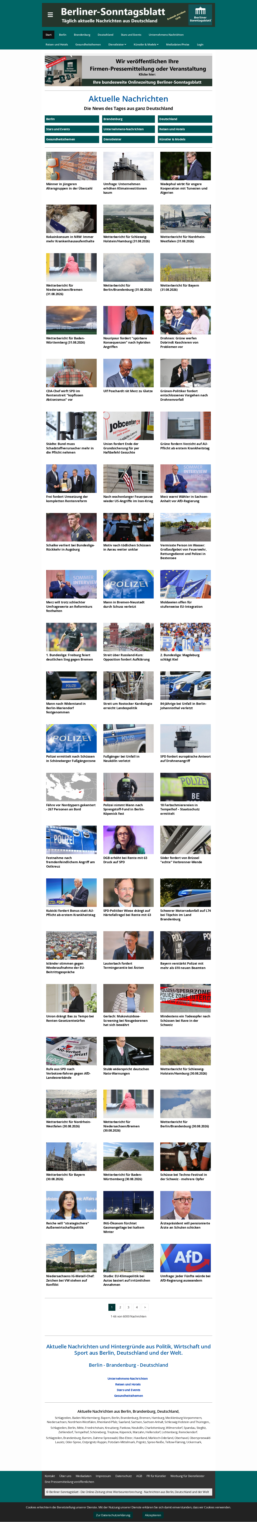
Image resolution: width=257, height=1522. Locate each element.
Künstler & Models (145, 44)
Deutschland (105, 35)
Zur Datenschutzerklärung (113, 1515)
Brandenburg (82, 35)
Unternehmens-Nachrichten (166, 35)
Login (200, 44)
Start (49, 35)
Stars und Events (131, 35)
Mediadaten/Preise (177, 44)
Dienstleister (116, 44)
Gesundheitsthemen (88, 44)
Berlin (62, 35)
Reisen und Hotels (57, 44)
